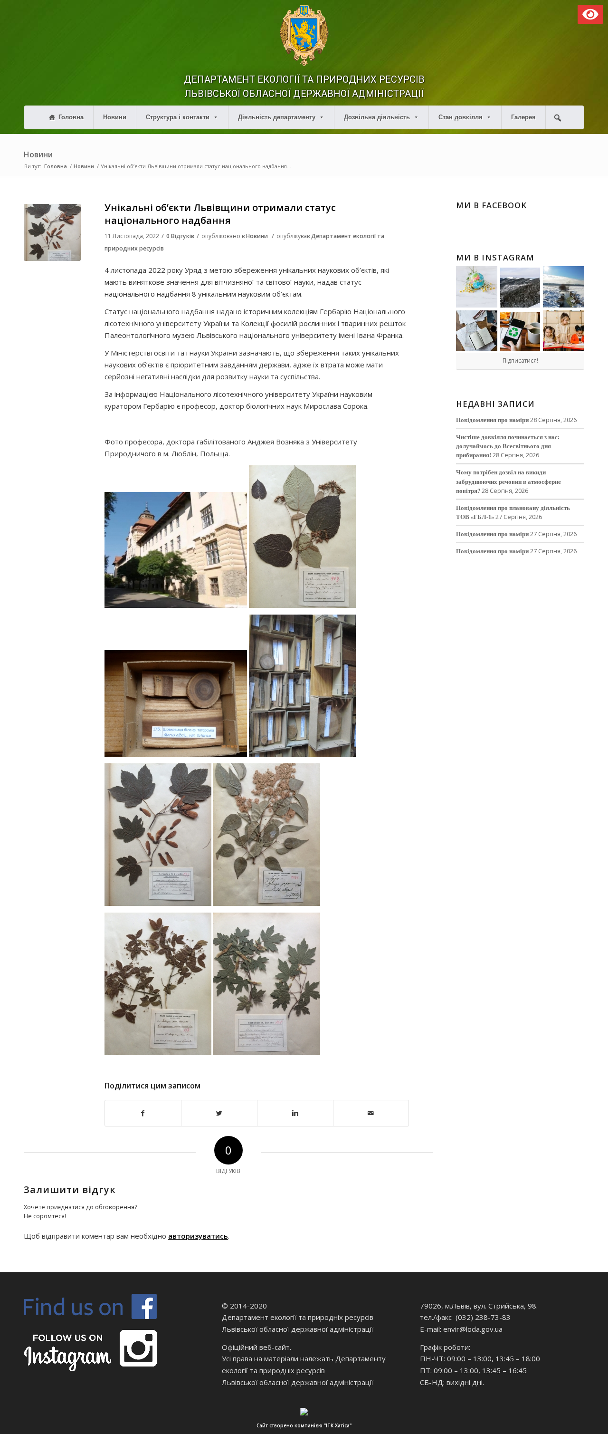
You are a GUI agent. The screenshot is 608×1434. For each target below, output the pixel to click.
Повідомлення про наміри (492, 419)
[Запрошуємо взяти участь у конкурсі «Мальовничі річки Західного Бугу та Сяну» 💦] (563, 331)
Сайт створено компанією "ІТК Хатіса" (304, 1425)
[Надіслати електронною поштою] (371, 1113)
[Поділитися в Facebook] (143, 1113)
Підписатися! (520, 360)
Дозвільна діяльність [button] (377, 117)
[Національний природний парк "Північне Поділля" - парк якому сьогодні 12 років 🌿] (563, 287)
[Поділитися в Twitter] (219, 1113)
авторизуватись (198, 1236)
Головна (71, 117)
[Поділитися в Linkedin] (295, 1113)
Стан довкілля (460, 117)
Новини (114, 117)
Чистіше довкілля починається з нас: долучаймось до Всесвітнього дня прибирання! (508, 446)
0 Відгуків (180, 236)
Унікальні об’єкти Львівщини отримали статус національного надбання (220, 214)
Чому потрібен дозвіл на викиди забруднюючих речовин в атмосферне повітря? (508, 481)
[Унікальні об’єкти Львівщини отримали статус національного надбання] (52, 232)
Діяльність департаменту (276, 117)
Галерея (523, 117)
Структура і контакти (177, 117)
